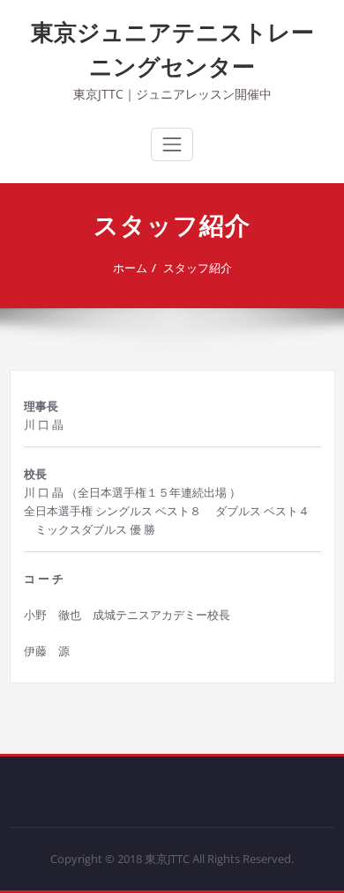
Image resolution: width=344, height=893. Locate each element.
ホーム (130, 268)
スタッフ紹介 (197, 268)
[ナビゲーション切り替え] (172, 144)
